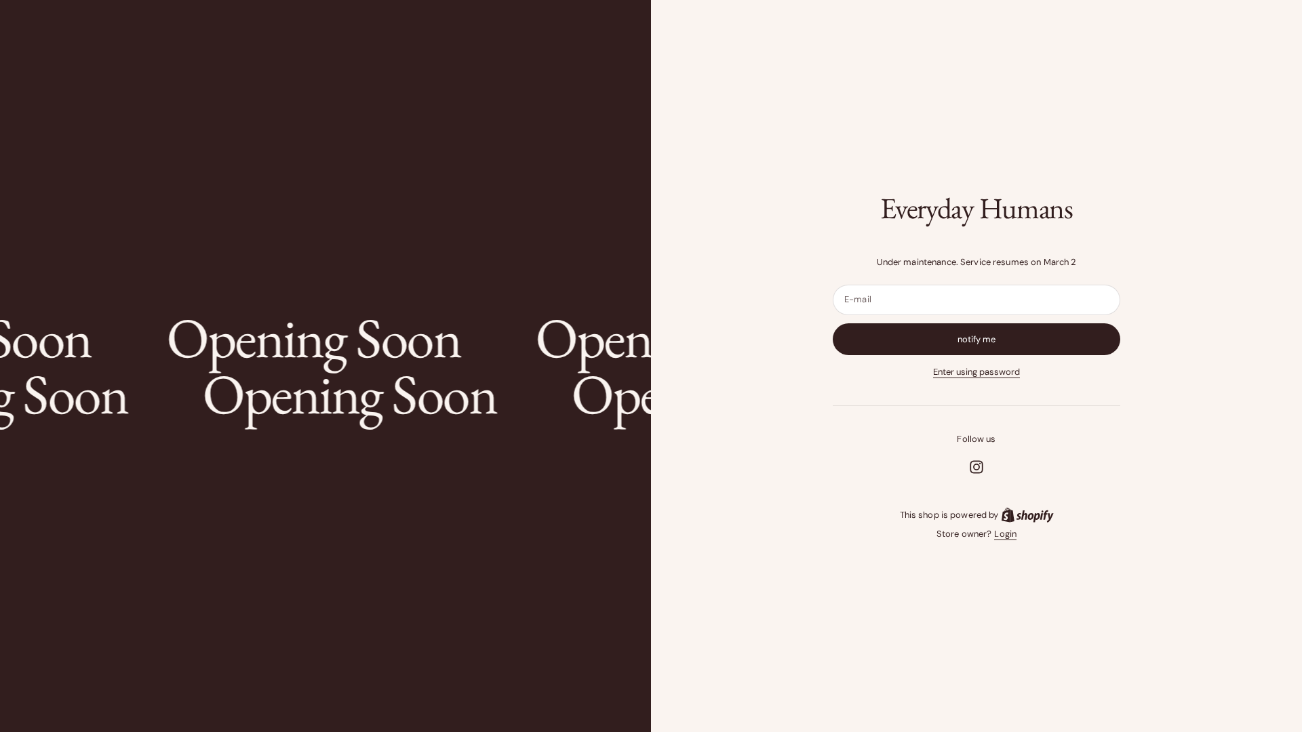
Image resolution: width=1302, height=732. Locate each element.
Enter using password (976, 372)
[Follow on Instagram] (976, 467)
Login (1005, 534)
